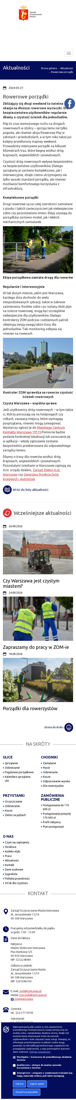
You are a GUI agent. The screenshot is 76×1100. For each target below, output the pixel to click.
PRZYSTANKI (14, 795)
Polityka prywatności (17, 878)
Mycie (46, 767)
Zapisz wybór (37, 1084)
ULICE (8, 757)
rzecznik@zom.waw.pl (33, 995)
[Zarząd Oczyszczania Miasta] (38, 16)
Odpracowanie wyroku (56, 781)
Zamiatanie (49, 763)
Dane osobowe (14, 869)
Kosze (46, 776)
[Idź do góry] (70, 1084)
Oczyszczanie (13, 801)
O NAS (8, 836)
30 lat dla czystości (16, 883)
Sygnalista (11, 874)
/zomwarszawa (23, 999)
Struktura (10, 846)
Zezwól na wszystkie (26, 1092)
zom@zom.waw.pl (30, 991)
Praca (8, 856)
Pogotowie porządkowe (19, 772)
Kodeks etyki (12, 851)
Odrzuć (19, 1084)
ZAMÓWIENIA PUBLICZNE (52, 797)
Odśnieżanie (12, 767)
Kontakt (9, 865)
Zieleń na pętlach (15, 815)
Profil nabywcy (52, 822)
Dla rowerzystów (53, 785)
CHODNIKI (49, 757)
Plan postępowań (53, 826)
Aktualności (66, 68)
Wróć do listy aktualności (30, 489)
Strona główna (49, 68)
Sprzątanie (11, 763)
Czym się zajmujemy (17, 842)
